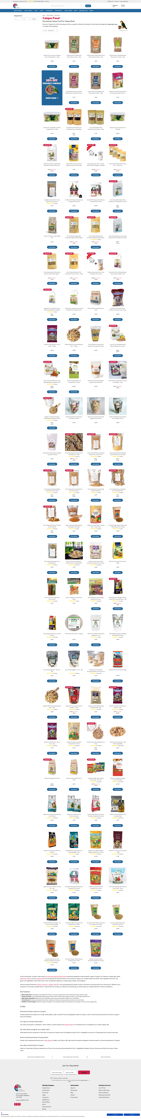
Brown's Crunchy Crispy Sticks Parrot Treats (52, 598)
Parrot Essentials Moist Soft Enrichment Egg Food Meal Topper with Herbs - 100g (96, 237)
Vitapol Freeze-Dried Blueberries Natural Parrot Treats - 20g (96, 92)
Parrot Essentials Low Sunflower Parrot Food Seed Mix (118, 489)
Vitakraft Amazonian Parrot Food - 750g (118, 562)
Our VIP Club (102, 1088)
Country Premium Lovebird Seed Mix (52, 236)
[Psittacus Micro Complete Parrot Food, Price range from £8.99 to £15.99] (96, 297)
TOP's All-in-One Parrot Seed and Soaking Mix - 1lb (95, 634)
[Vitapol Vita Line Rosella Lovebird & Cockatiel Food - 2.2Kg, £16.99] (52, 117)
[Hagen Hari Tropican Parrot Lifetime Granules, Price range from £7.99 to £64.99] (74, 803)
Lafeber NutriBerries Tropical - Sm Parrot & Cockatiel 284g (52, 923)
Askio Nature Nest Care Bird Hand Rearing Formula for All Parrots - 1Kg (52, 165)
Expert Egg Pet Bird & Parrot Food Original (52, 634)
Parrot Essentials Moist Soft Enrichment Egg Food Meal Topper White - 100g (74, 237)
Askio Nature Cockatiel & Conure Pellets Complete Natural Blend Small (52, 310)
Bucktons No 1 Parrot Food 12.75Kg (117, 669)
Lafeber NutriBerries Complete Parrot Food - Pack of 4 (96, 779)
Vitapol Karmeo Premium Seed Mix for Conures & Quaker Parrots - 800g (117, 93)
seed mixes (23, 978)
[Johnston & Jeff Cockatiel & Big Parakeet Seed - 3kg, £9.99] (96, 695)
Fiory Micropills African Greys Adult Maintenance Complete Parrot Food (118, 236)
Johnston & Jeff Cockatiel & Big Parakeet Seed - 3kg (96, 706)
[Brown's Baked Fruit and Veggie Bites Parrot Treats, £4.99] (96, 587)
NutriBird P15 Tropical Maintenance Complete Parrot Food (74, 887)
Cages (41, 10)
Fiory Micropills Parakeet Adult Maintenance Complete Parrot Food (118, 200)
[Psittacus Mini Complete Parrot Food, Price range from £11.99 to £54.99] (74, 767)
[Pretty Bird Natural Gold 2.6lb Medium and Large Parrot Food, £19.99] (96, 334)
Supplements (58, 10)
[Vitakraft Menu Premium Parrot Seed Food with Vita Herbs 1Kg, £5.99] (74, 153)
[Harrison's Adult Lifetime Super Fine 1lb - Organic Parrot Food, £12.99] (96, 912)
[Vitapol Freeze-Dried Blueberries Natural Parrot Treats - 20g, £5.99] (96, 81)
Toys (36, 10)
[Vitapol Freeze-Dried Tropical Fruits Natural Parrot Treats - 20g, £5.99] (96, 44)
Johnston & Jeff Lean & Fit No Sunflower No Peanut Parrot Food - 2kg (96, 563)
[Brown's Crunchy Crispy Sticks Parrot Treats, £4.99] (52, 587)
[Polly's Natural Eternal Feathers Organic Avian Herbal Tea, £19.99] (96, 370)
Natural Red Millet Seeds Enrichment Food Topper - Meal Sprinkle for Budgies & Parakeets (96, 129)
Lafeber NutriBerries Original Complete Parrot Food (74, 742)
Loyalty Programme (124, 1)
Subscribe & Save (83, 10)
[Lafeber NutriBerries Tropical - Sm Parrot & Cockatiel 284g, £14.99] (52, 912)
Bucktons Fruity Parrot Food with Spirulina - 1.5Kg (74, 706)
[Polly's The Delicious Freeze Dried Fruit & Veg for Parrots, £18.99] (118, 406)
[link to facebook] (15, 1104)
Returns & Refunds (103, 1092)
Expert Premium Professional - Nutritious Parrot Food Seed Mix (74, 562)
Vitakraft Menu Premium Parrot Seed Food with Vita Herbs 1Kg (74, 164)
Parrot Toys (45, 1092)
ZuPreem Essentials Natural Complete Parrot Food (74, 381)
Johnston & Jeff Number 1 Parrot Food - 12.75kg (52, 345)
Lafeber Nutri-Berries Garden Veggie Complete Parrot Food (95, 851)
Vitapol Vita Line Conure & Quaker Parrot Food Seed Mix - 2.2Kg (52, 56)
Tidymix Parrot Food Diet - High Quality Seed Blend (118, 742)
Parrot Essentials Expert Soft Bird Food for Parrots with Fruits (95, 453)
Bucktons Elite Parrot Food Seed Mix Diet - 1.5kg (52, 706)
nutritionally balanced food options (57, 976)
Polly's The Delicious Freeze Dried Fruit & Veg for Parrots (117, 417)
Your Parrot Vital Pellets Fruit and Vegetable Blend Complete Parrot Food (52, 382)
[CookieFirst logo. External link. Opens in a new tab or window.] (1, 1113)
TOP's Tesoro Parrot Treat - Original (74, 633)
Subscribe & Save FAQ (104, 1095)
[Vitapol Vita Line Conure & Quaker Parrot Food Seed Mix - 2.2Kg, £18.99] (52, 44)
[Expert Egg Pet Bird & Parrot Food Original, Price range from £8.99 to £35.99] (52, 623)
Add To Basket (118, 138)
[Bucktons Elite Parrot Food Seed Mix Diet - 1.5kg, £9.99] (52, 695)
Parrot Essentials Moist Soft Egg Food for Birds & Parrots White (118, 453)
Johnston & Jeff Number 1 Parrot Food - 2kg (52, 742)
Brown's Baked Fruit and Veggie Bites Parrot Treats (96, 598)
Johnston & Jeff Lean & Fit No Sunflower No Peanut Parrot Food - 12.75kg (118, 310)
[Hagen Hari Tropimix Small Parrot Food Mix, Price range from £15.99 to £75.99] (52, 840)
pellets (29, 978)
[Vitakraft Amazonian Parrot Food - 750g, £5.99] (118, 550)
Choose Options (52, 66)
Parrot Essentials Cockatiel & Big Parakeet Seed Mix (96, 489)
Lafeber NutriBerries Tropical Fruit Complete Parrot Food (74, 923)
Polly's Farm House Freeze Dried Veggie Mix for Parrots (96, 417)
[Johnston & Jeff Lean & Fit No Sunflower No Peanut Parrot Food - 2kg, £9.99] (96, 550)
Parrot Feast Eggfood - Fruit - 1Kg (74, 669)
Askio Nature (48, 1040)
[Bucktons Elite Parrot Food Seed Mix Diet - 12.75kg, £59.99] (74, 334)
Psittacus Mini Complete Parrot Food (74, 779)
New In (75, 10)
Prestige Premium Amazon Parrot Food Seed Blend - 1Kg (74, 851)
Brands (91, 10)
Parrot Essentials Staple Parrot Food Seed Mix (52, 562)
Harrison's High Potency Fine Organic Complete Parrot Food (52, 959)
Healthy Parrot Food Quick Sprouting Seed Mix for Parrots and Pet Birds (96, 671)
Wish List (117, 1)
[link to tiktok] (18, 1104)
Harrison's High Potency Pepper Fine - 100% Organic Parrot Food (118, 526)
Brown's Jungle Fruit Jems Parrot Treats (74, 598)
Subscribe (84, 1072)
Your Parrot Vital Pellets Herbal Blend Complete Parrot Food (118, 345)
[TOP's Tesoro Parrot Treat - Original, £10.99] (74, 623)
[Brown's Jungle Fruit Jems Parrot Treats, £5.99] (74, 587)
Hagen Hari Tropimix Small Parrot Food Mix (52, 851)
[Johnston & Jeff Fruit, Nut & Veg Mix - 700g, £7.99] (118, 840)
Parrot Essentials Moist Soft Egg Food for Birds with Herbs (52, 489)
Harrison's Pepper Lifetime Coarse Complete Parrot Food (73, 959)
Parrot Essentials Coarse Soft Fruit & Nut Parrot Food (74, 489)
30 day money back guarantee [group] (71, 1057)
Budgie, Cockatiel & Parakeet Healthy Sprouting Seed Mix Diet (52, 417)
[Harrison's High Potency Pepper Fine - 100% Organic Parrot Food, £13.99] (118, 514)
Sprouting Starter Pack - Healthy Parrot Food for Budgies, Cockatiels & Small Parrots (96, 165)
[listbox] (53, 30)
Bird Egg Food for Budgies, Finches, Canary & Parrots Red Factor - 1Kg (118, 598)
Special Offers (68, 10)
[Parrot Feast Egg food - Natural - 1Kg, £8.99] (52, 659)
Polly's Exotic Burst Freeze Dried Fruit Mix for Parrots (74, 417)
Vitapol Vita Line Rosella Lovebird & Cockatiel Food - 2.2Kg (52, 128)
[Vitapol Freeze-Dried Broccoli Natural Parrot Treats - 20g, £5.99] (74, 44)
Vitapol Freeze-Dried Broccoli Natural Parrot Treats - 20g (74, 56)
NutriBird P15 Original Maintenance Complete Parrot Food (96, 200)
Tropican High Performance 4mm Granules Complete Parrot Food (95, 815)
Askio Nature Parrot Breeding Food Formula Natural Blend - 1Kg (117, 273)
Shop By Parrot (46, 1088)
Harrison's (45, 984)
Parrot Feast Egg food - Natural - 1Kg (52, 670)
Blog (71, 1092)
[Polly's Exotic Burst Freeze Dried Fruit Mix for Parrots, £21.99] (74, 406)
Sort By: (45, 30)
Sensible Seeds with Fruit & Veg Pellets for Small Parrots (52, 200)
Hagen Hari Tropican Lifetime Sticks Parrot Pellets (52, 815)
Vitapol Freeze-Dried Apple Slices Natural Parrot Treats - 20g (117, 56)
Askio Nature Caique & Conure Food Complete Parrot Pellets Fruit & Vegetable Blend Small (74, 310)
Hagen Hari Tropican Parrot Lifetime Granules (74, 815)
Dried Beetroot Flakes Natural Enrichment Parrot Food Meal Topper (73, 129)
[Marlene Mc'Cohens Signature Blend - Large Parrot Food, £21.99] (52, 442)
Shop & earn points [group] (105, 1057)
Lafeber (50, 984)
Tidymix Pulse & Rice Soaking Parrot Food (96, 742)
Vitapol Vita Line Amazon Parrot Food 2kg (118, 128)
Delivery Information (104, 1090)
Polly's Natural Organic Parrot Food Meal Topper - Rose (118, 381)
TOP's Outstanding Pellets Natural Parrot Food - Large (117, 887)
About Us (72, 1088)
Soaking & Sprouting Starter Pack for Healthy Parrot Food (96, 273)
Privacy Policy (74, 1097)
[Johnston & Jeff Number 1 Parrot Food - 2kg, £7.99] (52, 731)
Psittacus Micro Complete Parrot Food (96, 309)
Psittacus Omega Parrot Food (52, 778)
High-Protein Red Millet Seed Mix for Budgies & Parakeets (74, 526)
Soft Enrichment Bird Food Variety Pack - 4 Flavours (117, 164)
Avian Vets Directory (104, 1097)
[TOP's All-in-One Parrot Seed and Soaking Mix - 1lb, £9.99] (96, 623)
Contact (72, 1095)
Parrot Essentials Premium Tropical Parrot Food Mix (52, 526)
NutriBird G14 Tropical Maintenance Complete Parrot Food (74, 200)
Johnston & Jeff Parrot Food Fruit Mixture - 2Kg (117, 706)
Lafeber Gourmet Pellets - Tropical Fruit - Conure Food (96, 526)
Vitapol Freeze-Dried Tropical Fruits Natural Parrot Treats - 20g (96, 56)
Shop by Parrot (18, 10)
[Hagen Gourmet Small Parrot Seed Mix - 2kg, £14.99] (52, 876)
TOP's (57, 984)
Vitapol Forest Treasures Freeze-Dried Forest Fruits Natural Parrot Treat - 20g (74, 93)
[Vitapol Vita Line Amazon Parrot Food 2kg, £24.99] (118, 117)
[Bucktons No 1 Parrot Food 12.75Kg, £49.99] (118, 659)
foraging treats (40, 978)
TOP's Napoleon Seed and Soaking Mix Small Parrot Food (117, 634)
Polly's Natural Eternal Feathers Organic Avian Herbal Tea (96, 381)
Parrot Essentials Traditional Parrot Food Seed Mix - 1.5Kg (74, 453)
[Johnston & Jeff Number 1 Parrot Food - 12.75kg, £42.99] (52, 334)
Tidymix (39, 984)
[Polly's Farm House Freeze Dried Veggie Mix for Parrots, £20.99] (96, 406)
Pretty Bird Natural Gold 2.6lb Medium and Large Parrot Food (96, 345)
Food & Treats (28, 10)
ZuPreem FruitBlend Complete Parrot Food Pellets (117, 779)
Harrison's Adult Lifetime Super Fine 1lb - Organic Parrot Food (96, 923)
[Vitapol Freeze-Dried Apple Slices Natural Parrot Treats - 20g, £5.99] (118, 44)
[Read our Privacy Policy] (89, 1080)
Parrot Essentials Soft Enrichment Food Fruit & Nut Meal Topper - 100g (52, 273)
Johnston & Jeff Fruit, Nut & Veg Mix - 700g (118, 851)
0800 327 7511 (111, 1)
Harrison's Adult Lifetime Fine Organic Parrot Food (117, 923)
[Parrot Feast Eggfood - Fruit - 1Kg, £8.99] (74, 659)
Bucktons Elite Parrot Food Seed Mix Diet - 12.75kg (74, 345)
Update (34, 19)
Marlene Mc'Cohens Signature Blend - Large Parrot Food (52, 453)
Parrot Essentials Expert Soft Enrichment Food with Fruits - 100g (74, 273)
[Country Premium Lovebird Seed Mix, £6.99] (52, 225)
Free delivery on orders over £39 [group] (36, 1057)
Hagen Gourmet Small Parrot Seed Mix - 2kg (52, 887)
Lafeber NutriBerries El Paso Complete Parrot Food (96, 887)
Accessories (49, 10)
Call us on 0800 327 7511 (22, 1100)
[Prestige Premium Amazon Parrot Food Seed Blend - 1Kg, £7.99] (74, 840)
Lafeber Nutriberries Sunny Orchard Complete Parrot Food (96, 959)
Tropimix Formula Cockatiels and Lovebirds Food (118, 815)
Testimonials (73, 1090)
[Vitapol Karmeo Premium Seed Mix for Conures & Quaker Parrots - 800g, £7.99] (118, 81)
